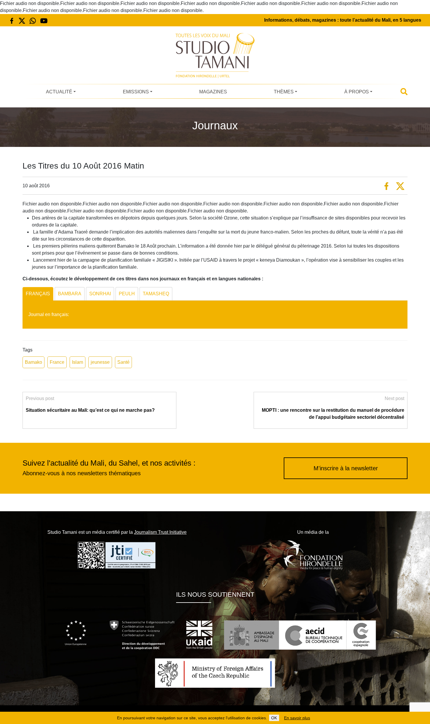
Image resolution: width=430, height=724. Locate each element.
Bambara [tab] (69, 293)
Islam (77, 362)
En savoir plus (297, 718)
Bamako (33, 362)
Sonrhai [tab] (100, 293)
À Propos (356, 91)
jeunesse (100, 362)
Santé (123, 362)
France (57, 362)
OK (274, 718)
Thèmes (284, 91)
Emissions (136, 91)
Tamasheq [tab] (156, 293)
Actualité (59, 91)
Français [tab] (38, 293)
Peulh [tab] (127, 293)
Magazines (213, 91)
